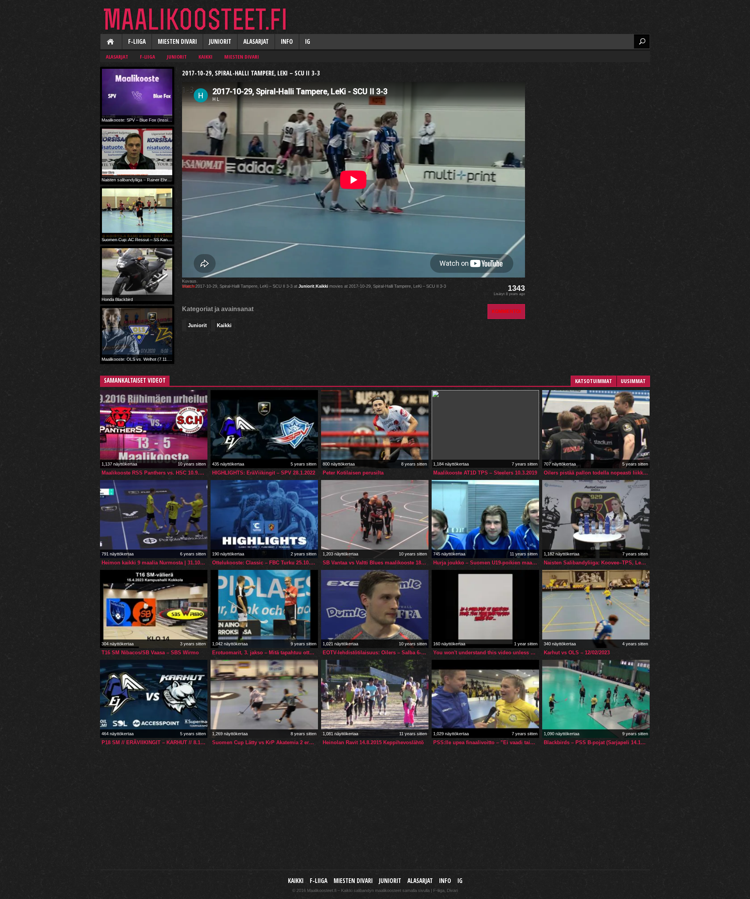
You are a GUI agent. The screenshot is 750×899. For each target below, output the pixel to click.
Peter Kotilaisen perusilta (353, 473)
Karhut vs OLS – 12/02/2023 (577, 652)
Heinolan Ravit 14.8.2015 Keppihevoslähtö (373, 742)
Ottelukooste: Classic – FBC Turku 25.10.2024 (265, 563)
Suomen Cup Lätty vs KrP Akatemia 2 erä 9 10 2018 (265, 742)
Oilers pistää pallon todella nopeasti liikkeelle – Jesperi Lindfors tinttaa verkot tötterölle (597, 473)
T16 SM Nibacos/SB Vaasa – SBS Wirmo (150, 652)
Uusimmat (633, 381)
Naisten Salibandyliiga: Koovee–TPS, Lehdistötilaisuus (597, 563)
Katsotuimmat (593, 381)
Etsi (642, 41)
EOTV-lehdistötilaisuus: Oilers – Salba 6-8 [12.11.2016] (376, 652)
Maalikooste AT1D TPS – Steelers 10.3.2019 (485, 473)
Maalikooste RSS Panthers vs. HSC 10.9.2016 (154, 473)
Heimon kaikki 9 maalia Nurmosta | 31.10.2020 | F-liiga (154, 563)
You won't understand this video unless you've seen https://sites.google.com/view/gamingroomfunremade (486, 652)
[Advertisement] (591, 116)
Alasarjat (256, 42)
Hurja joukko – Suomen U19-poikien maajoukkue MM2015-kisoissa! (486, 563)
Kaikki (111, 42)
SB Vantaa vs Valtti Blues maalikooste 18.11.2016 (376, 563)
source (188, 286)
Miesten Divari (177, 42)
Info (287, 42)
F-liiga (137, 42)
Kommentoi (506, 311)
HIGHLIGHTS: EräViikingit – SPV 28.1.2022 (263, 473)
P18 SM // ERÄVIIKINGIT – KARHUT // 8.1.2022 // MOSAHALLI (154, 742)
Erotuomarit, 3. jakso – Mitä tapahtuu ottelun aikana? (265, 652)
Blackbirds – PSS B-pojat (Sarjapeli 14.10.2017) (597, 742)
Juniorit (220, 42)
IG (307, 42)
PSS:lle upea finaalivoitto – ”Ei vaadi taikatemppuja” (486, 742)
